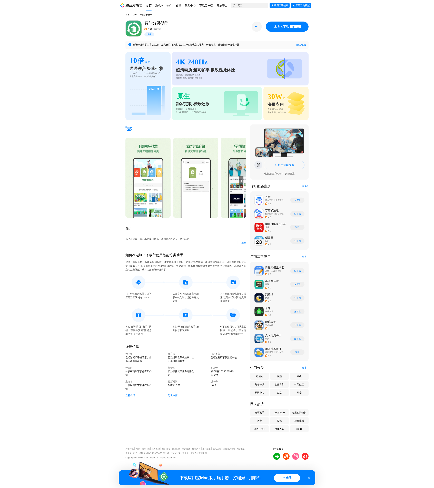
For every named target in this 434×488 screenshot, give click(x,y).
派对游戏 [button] (279, 352)
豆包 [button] (279, 420)
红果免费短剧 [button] (299, 412)
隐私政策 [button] (172, 395)
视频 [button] (279, 376)
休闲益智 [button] (269, 352)
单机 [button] (299, 376)
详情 (297, 227)
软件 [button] (135, 15)
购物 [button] (299, 392)
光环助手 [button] (259, 412)
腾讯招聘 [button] (176, 448)
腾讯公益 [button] (186, 448)
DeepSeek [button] (279, 412)
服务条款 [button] (156, 448)
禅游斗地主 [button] (259, 428)
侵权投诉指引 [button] (229, 448)
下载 (299, 200)
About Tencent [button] (143, 448)
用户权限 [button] (206, 448)
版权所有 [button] (196, 448)
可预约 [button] (259, 376)
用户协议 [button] (241, 448)
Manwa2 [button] (279, 428)
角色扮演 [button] (259, 384)
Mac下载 (289, 26)
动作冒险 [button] (279, 384)
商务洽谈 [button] (166, 448)
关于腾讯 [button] (129, 448)
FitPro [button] (299, 428)
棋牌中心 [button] (259, 392)
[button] (131, 5)
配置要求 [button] (301, 44)
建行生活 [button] (299, 420)
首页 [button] (127, 15)
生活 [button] (279, 392)
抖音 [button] (259, 420)
